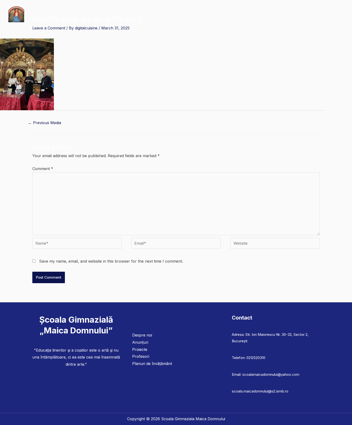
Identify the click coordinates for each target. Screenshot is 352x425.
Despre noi (142, 335)
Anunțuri (312, 14)
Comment (42, 168)
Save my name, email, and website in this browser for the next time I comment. (111, 261)
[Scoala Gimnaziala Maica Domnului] (16, 13)
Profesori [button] (140, 14)
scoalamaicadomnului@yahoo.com (270, 374)
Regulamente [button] (261, 14)
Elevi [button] (163, 14)
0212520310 (255, 357)
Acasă (89, 14)
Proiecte (139, 349)
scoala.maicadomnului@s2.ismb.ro (260, 391)
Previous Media (44, 122)
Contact (333, 14)
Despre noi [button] (111, 14)
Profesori (140, 356)
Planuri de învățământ (198, 14)
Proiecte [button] (231, 14)
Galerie (291, 14)
